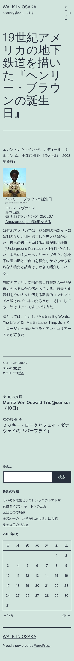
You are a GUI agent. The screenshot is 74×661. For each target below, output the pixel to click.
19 (27, 585)
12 (27, 575)
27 (37, 595)
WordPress (42, 645)
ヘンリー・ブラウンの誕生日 (28, 199)
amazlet (16, 203)
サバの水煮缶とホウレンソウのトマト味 (32, 500)
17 (8, 585)
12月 (10, 615)
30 (66, 595)
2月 (64, 615)
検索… (7, 466)
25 (18, 595)
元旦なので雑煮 (14, 512)
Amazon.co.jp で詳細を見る (28, 221)
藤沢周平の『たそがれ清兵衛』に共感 (30, 518)
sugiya (17, 368)
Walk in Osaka (19, 6)
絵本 (21, 372)
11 (17, 575)
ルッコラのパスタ (16, 524)
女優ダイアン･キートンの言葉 (24, 506)
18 (17, 585)
